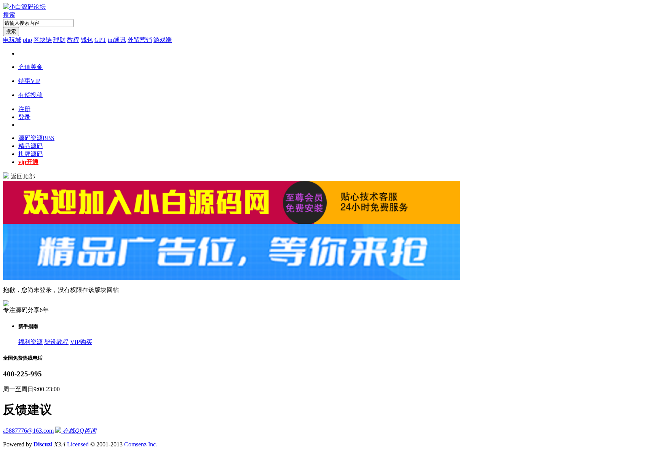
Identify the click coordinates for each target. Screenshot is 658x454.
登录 (24, 117)
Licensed (78, 444)
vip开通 (28, 162)
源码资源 (36, 138)
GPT (100, 40)
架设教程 (56, 342)
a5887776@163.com (28, 430)
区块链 (43, 40)
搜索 (9, 14)
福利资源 (30, 342)
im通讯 (117, 40)
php (27, 40)
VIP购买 (81, 342)
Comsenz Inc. (140, 444)
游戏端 (162, 40)
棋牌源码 (30, 154)
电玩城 (12, 40)
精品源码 (30, 146)
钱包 (87, 40)
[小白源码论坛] (24, 6)
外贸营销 (140, 40)
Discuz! (43, 444)
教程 (73, 40)
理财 (59, 40)
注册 (24, 109)
